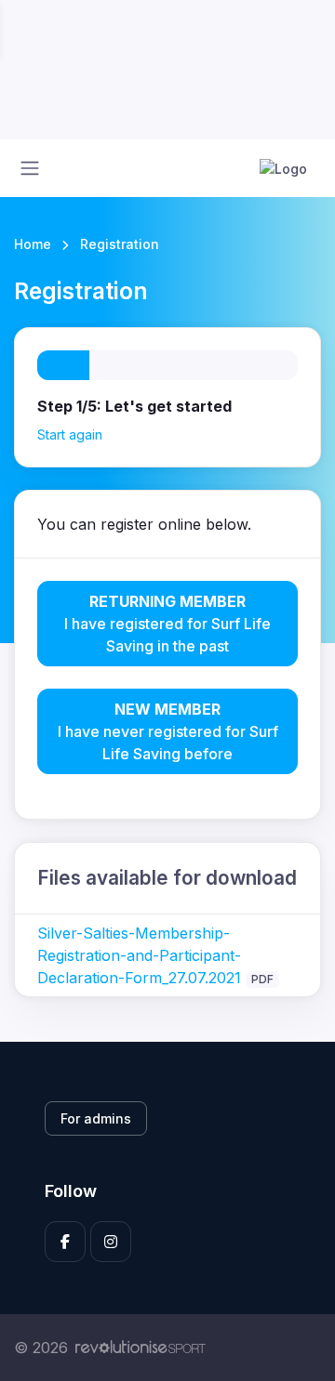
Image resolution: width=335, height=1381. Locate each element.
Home (32, 244)
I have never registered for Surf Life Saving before (168, 731)
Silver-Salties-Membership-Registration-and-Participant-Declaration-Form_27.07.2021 (139, 955)
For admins (95, 1118)
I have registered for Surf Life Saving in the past (167, 623)
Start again (69, 434)
